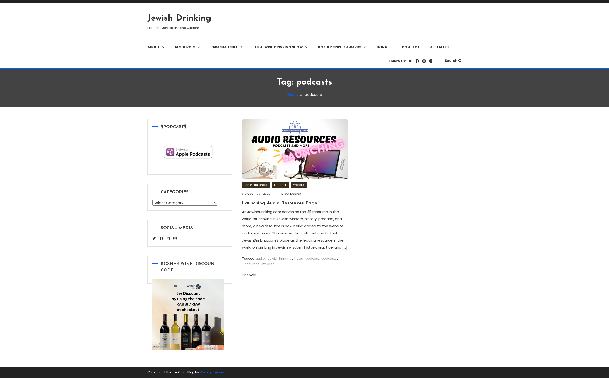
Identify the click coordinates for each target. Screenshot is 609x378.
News (298, 258)
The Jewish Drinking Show (278, 47)
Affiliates (439, 47)
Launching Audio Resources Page (279, 203)
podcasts (329, 258)
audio (260, 258)
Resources (185, 47)
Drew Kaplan (291, 193)
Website (298, 185)
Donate (384, 47)
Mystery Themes (212, 372)
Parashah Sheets (226, 47)
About (153, 47)
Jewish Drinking (179, 18)
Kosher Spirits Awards (339, 47)
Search (451, 60)
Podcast (280, 185)
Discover (249, 275)
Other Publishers (255, 185)
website (268, 264)
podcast (312, 258)
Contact (411, 47)
